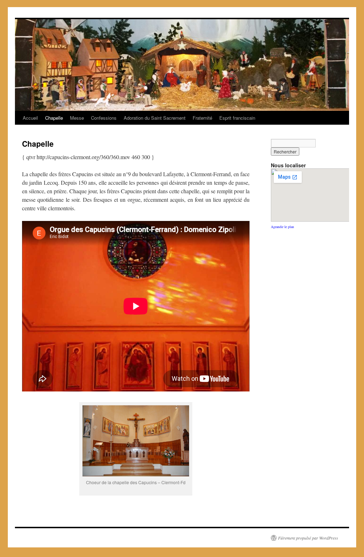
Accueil (30, 117)
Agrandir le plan (282, 226)
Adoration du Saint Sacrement (155, 117)
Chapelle (54, 117)
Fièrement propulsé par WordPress (308, 538)
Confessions (104, 117)
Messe (77, 117)
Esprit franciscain (237, 117)
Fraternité (202, 117)
